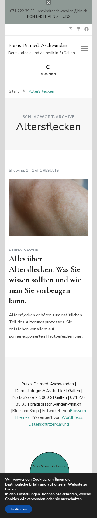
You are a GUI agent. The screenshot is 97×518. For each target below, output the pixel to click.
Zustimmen (19, 509)
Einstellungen (28, 494)
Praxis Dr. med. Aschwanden (37, 45)
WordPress (71, 417)
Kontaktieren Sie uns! (49, 16)
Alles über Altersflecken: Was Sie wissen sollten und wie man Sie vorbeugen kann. (45, 280)
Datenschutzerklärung (48, 424)
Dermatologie (23, 250)
